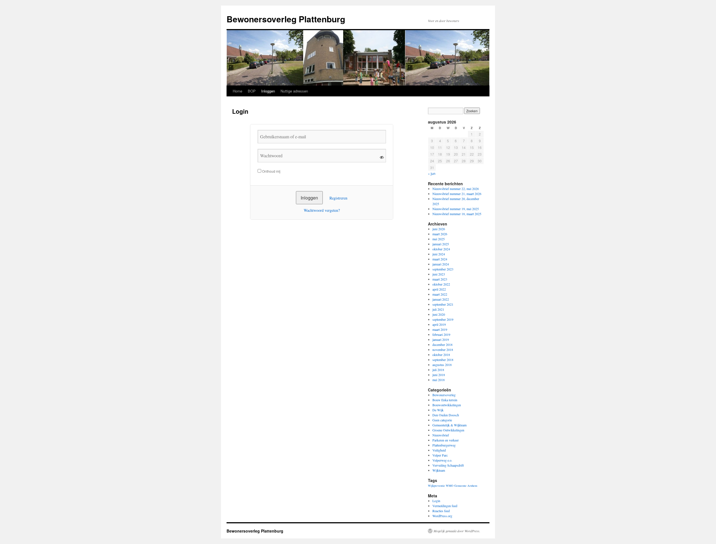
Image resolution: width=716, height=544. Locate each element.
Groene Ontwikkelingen (448, 430)
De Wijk (438, 410)
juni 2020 (438, 314)
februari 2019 (441, 334)
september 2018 (442, 359)
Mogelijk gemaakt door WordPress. (457, 531)
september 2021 (442, 304)
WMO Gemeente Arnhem (461, 486)
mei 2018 (438, 379)
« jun (431, 173)
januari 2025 (440, 244)
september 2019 (442, 319)
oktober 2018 (441, 354)
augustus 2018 (442, 364)
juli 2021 (438, 309)
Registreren (338, 198)
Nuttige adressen (294, 91)
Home (237, 91)
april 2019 (439, 324)
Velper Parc (440, 455)
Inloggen (268, 91)
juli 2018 (438, 369)
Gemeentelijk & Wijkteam (449, 425)
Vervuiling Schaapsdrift (448, 465)
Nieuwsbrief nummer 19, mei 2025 (455, 208)
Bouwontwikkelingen (446, 405)
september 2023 (442, 269)
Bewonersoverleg (444, 395)
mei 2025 (438, 239)
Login (436, 500)
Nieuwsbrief (440, 435)
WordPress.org (442, 516)
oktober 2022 (441, 284)
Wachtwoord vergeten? (322, 210)
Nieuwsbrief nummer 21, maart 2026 (456, 193)
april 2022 (439, 289)
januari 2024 (440, 264)
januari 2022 (440, 299)
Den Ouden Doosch (445, 415)
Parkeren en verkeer (445, 440)
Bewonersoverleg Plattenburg (286, 19)
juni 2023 (438, 274)
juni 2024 (438, 254)
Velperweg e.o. (442, 460)
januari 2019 (440, 339)
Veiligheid (439, 450)
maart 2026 (439, 234)
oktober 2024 (441, 249)
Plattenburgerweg (444, 445)
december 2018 (442, 344)
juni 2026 (438, 229)
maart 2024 (439, 259)
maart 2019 (439, 329)
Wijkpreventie (436, 486)
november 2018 (442, 349)
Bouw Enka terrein (444, 400)
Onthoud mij (270, 171)
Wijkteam (438, 470)
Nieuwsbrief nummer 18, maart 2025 (456, 214)
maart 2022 (439, 294)
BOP (252, 91)
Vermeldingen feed (444, 505)
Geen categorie (442, 420)
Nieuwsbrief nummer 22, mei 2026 (455, 188)
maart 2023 (439, 279)
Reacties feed (441, 511)
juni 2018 (438, 374)
